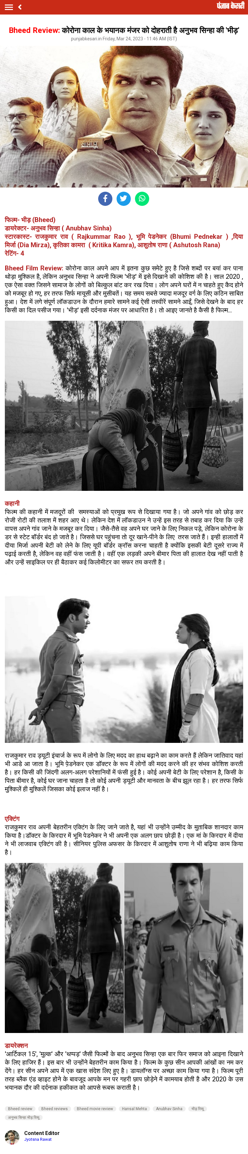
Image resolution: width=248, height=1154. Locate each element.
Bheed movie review (95, 1109)
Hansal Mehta (134, 1109)
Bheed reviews (54, 1109)
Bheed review (20, 1109)
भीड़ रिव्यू (197, 1109)
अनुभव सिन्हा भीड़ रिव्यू (23, 1117)
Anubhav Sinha (169, 1109)
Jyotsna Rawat (38, 1139)
